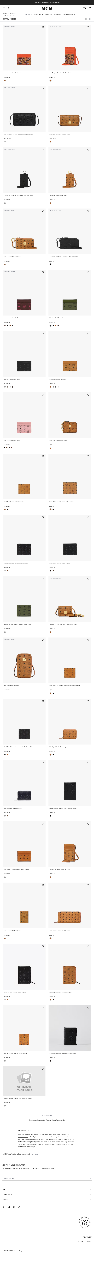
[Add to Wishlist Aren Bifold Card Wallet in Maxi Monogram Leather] (88, 762)
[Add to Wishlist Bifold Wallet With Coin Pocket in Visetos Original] (88, 640)
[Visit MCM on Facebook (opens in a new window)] (3, 1207)
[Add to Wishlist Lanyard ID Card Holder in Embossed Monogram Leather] (43, 150)
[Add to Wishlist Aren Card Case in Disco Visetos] (43, 27)
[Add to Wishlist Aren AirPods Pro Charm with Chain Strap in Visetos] (88, 579)
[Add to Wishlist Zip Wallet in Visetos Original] (88, 701)
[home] (47, 10)
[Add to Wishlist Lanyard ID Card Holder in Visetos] (88, 150)
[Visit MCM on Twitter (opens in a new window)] (14, 1207)
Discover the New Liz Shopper (50, 2)
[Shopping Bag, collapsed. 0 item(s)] (90, 8)
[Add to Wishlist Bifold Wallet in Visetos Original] (43, 456)
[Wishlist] (84, 8)
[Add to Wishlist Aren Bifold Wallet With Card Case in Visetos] (43, 579)
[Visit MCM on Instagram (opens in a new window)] (9, 1207)
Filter (13, 19)
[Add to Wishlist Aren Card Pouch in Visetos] (43, 211)
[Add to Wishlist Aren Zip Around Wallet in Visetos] (88, 885)
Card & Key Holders (69, 14)
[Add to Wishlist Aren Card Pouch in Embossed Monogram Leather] (88, 211)
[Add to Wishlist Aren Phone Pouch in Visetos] (43, 640)
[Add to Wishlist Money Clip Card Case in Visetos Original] (43, 824)
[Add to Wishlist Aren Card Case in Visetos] (43, 272)
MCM (5, 1154)
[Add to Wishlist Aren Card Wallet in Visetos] (43, 885)
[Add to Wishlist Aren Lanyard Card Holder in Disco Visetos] (88, 27)
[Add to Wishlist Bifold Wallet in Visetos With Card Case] (88, 456)
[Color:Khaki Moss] (12, 325)
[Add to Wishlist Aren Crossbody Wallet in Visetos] (88, 88)
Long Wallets (57, 14)
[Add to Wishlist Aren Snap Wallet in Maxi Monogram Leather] (88, 1008)
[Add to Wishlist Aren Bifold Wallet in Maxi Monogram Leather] (43, 1069)
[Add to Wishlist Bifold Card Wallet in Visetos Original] (43, 1008)
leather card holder (59, 1134)
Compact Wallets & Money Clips (42, 14)
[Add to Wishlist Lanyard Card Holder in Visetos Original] (88, 824)
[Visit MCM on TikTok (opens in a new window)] (19, 1207)
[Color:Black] (5, 142)
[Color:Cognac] (5, 81)
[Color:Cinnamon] (5, 326)
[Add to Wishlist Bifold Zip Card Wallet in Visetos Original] (43, 946)
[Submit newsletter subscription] (90, 1179)
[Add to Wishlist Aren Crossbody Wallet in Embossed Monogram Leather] (43, 88)
